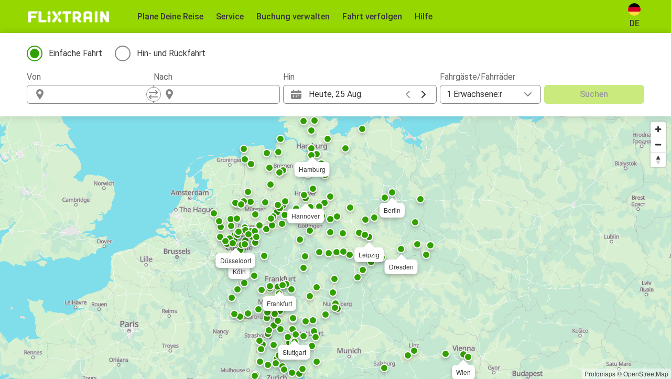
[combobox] (99, 94)
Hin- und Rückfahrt (171, 53)
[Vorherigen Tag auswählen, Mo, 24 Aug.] (408, 94)
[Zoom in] (658, 129)
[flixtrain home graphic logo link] (68, 16)
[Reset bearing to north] (658, 159)
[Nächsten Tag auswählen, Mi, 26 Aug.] (423, 94)
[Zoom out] (658, 144)
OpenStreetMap (645, 373)
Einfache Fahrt (75, 53)
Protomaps (600, 373)
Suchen (594, 94)
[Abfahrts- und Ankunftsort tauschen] (153, 94)
